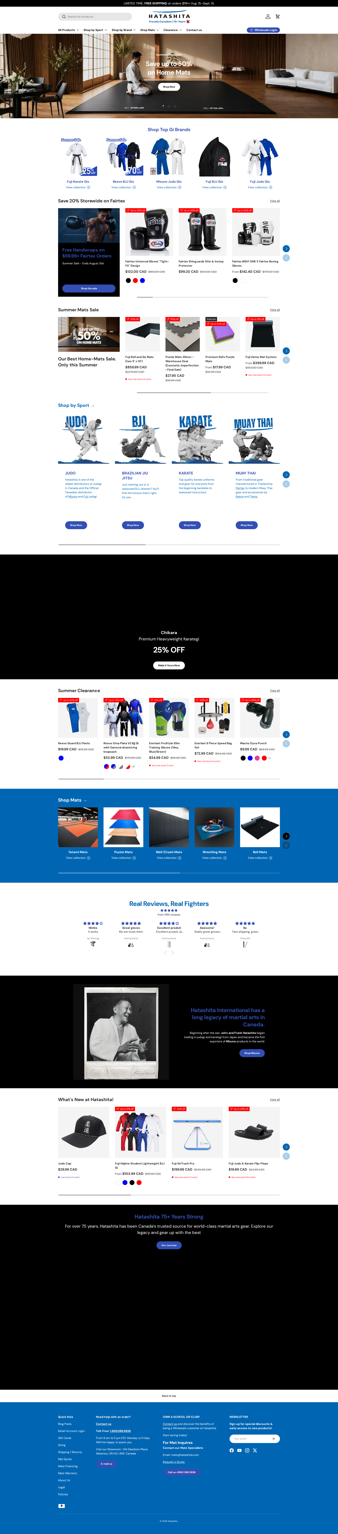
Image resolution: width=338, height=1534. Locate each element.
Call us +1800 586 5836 (182, 1472)
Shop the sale (89, 288)
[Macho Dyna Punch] (260, 718)
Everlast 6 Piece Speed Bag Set (213, 745)
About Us (64, 1480)
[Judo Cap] (83, 1132)
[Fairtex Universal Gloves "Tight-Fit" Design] (149, 232)
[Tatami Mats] (78, 827)
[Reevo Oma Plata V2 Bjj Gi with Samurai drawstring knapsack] (123, 718)
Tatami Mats (78, 852)
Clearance (171, 30)
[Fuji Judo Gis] (260, 157)
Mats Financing (68, 1466)
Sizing (61, 1445)
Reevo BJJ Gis (123, 181)
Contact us (194, 30)
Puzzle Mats (123, 852)
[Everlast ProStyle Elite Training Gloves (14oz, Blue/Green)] (169, 718)
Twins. (254, 496)
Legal (61, 1487)
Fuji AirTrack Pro (183, 1163)
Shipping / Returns (70, 1452)
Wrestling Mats (214, 852)
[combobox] (95, 17)
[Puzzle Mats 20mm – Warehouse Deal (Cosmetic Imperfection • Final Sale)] (182, 334)
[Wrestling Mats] (214, 827)
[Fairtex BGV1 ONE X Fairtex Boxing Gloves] (256, 232)
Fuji (86, 496)
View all (275, 201)
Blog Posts (64, 1424)
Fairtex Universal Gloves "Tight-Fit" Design (147, 263)
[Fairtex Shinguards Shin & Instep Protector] (202, 232)
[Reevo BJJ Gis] (123, 157)
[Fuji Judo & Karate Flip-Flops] (254, 1132)
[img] (169, 910)
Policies (63, 1494)
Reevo (240, 496)
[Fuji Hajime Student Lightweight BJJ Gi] (140, 1132)
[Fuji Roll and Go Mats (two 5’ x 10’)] (142, 334)
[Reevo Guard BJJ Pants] (78, 718)
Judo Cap (64, 1163)
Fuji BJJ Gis (214, 181)
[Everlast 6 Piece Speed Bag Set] (214, 718)
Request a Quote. (174, 1462)
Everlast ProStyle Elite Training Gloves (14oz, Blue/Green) (164, 747)
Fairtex (240, 488)
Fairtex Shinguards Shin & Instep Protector (201, 263)
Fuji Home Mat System (261, 357)
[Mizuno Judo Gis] (169, 157)
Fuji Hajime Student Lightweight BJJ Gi (140, 1166)
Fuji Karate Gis (78, 181)
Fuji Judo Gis (260, 181)
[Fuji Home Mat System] (263, 334)
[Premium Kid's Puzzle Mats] (222, 334)
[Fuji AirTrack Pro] (197, 1132)
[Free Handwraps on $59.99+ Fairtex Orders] (89, 225)
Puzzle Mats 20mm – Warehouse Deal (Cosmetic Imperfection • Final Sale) (182, 363)
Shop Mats (147, 30)
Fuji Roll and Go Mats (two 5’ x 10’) (139, 359)
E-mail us (106, 1463)
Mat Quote (65, 1459)
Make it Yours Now (169, 665)
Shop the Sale (169, 98)
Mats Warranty (67, 1473)
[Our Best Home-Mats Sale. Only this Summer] (89, 334)
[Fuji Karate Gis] (78, 157)
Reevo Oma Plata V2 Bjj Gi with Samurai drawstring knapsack (121, 747)
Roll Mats (260, 852)
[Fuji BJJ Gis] (214, 157)
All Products (66, 30)
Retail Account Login (71, 1431)
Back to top (169, 1395)
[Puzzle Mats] (123, 827)
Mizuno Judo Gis (169, 181)
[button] (278, 16)
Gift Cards (64, 1438)
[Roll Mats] (260, 827)
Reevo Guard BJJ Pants (74, 743)
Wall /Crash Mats (169, 852)
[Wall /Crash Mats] (169, 827)
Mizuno (72, 496)
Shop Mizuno (252, 1053)
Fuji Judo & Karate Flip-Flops (248, 1163)
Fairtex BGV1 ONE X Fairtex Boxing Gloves (255, 263)
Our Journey (169, 1245)
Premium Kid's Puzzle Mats (219, 359)
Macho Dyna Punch (253, 743)
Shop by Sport (93, 30)
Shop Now (76, 525)
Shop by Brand (122, 30)
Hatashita (173, 1521)
